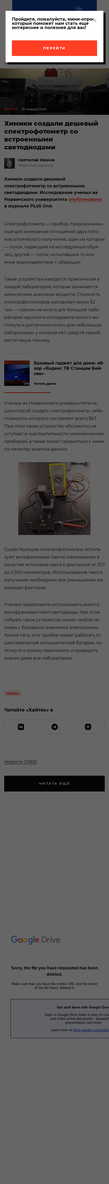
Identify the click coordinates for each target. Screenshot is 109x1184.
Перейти (54, 48)
